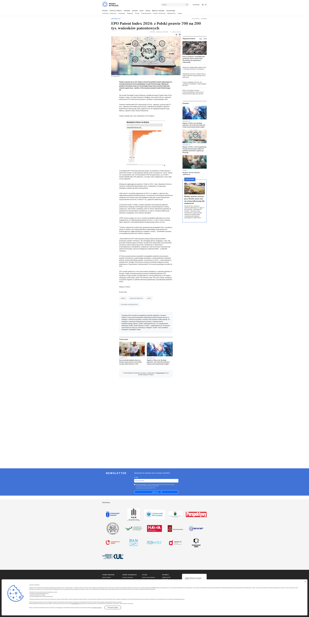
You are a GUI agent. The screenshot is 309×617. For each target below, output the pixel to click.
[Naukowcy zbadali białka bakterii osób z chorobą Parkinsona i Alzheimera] (195, 68)
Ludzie (179, 13)
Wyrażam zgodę (113, 607)
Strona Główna (195, 18)
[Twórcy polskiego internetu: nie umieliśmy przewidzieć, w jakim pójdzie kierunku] (195, 84)
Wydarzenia (171, 13)
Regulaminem (160, 373)
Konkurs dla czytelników (148, 577)
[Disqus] (146, 402)
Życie (142, 10)
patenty (123, 298)
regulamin (143, 484)
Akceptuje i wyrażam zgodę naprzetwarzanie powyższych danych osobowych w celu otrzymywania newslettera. (155, 485)
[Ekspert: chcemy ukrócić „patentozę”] (195, 165)
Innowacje (121, 13)
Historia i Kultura (116, 10)
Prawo (137, 13)
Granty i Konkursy (159, 13)
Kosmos (105, 10)
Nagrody (130, 13)
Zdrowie (135, 10)
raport (149, 298)
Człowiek (127, 10)
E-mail (136, 477)
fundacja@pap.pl (75, 603)
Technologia (170, 10)
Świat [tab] (205, 38)
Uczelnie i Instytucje (109, 13)
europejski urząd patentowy (129, 304)
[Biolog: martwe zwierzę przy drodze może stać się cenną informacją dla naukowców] (194, 201)
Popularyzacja (146, 13)
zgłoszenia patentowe (136, 298)
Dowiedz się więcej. (97, 607)
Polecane (190, 179)
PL (203, 4)
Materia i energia (158, 10)
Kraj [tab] (200, 38)
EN (206, 4)
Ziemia (147, 10)
